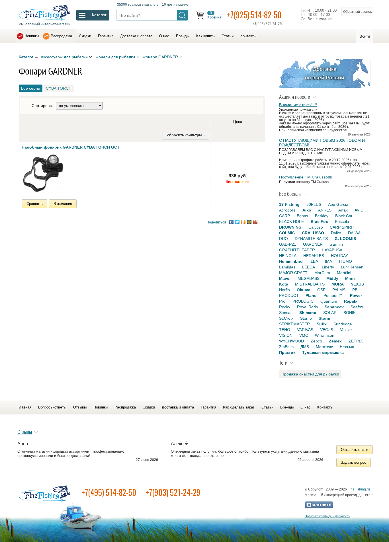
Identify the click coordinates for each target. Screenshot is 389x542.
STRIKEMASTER (294, 324)
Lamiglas (287, 267)
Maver (285, 278)
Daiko (336, 233)
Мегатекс (324, 346)
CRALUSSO (313, 233)
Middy (332, 278)
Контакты (248, 36)
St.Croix (286, 318)
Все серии (30, 88)
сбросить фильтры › (185, 135)
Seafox (357, 307)
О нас (164, 36)
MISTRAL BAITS (310, 284)
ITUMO (345, 261)
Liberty (328, 267)
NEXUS (357, 284)
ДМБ (304, 346)
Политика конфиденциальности (327, 516)
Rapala (350, 301)
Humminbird (291, 261)
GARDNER (313, 244)
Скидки (85, 36)
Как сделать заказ (239, 407)
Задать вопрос (353, 462)
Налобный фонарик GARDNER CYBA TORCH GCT (71, 147)
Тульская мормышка (323, 352)
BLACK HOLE (291, 221)
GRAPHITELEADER (297, 250)
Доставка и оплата (136, 36)
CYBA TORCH (58, 88)
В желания (63, 204)
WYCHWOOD (291, 341)
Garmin (336, 244)
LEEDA (308, 267)
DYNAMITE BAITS (311, 238)
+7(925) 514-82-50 (254, 14)
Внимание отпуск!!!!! (298, 104)
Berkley (321, 215)
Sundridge (342, 324)
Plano (311, 295)
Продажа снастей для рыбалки (310, 374)
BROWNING (290, 227)
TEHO (284, 329)
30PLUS (313, 204)
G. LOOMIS (345, 238)
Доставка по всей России (324, 73)
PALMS (338, 290)
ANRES (324, 210)
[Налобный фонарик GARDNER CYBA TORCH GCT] (43, 173)
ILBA (314, 261)
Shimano (307, 312)
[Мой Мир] (249, 222)
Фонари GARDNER (160, 57)
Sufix (322, 324)
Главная (24, 407)
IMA (328, 261)
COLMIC (287, 233)
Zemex (335, 341)
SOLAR (330, 312)
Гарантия (105, 36)
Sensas (285, 312)
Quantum (328, 301)
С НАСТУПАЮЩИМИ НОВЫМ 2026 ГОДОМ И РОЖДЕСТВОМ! (322, 142)
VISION (285, 335)
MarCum (322, 272)
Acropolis (287, 210)
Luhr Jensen (352, 267)
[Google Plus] (255, 222)
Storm (324, 318)
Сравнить (34, 204)
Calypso (315, 227)
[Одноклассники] (243, 222)
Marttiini (344, 272)
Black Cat (343, 215)
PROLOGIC (303, 301)
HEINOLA (287, 255)
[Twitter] (237, 222)
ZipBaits (286, 346)
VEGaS (326, 329)
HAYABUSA (332, 250)
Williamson (324, 335)
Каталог (26, 57)
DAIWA (354, 233)
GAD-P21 (287, 244)
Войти (365, 36)
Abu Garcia (338, 204)
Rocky (284, 307)
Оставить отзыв (354, 449)
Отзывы (80, 407)
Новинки (31, 36)
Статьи (228, 36)
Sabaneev (334, 307)
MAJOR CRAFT (293, 272)
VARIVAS (305, 329)
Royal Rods (307, 307)
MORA (337, 284)
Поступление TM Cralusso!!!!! (306, 177)
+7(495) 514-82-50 (108, 492)
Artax (343, 210)
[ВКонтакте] (231, 222)
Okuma (303, 290)
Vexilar (346, 329)
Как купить (205, 36)
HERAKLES (313, 255)
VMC (303, 335)
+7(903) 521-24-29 (173, 492)
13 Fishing (289, 204)
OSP (321, 290)
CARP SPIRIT (342, 227)
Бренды (182, 36)
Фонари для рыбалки (115, 57)
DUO (283, 238)
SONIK (349, 312)
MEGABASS (309, 278)
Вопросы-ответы (52, 407)
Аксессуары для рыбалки (64, 57)
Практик (287, 352)
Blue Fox (319, 221)
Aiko (306, 210)
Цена (237, 122)
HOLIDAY (339, 255)
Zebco (316, 341)
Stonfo (306, 318)
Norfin (284, 290)
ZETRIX (356, 341)
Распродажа (61, 36)
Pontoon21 (333, 295)
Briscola (342, 221)
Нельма (347, 346)
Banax (302, 215)
